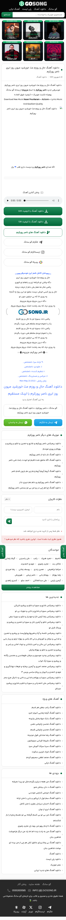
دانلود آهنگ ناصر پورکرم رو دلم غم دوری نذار (40, 482)
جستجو (7, 14)
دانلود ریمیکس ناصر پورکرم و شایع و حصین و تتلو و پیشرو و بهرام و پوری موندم (33, 446)
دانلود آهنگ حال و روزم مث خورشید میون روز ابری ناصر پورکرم (32, 70)
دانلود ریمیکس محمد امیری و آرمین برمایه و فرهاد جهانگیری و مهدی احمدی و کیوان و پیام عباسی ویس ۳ (32, 669)
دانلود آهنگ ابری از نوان (50, 809)
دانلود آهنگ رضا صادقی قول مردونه (44, 735)
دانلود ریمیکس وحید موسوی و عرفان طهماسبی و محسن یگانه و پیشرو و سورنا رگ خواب (32, 658)
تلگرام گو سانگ (31, 242)
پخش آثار (21, 884)
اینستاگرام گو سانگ (31, 252)
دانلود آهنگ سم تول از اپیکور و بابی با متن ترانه (39, 798)
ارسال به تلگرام (46, 422)
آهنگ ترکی (14, 9)
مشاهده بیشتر (33, 587)
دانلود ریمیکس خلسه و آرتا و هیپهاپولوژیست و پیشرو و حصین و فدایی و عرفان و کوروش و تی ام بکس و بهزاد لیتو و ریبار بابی (32, 636)
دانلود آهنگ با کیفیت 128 (30, 222)
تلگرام (49, 911)
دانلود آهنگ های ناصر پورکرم (31, 232)
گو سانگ (33, 3)
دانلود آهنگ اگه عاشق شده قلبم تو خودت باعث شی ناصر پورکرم (35, 463)
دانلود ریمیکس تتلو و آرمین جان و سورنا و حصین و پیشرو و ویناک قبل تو (34, 625)
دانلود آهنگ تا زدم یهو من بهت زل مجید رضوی (39, 826)
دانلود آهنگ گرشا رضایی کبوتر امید (44, 713)
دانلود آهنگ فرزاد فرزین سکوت (46, 752)
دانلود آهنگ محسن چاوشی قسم (45, 729)
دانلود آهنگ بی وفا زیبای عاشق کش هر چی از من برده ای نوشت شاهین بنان (35, 845)
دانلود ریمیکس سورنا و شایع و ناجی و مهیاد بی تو (38, 611)
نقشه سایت (34, 884)
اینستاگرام (40, 911)
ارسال (9, 521)
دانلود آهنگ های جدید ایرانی (47, 870)
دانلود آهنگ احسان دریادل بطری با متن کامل (40, 804)
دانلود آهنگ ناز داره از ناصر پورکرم (45, 454)
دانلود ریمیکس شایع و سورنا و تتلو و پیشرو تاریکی (37, 605)
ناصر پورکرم (41, 408)
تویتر (31, 911)
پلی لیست (26, 9)
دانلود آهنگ (40, 9)
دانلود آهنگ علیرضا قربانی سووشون (44, 740)
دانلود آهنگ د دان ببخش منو (47, 787)
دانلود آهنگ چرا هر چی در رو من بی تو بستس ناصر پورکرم (34, 488)
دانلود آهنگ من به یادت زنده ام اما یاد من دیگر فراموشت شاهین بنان (35, 834)
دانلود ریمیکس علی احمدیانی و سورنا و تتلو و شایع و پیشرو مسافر (33, 686)
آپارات (23, 911)
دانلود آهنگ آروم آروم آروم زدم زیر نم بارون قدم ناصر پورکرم (36, 474)
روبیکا (16, 911)
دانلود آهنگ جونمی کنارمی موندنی (45, 793)
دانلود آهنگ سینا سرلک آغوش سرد (45, 746)
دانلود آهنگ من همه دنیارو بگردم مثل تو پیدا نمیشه (36, 781)
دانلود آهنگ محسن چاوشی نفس (45, 724)
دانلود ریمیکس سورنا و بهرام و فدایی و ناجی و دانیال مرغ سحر (32, 677)
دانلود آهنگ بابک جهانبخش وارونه (45, 718)
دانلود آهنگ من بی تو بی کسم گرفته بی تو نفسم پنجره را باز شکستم (33, 817)
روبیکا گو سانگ (31, 262)
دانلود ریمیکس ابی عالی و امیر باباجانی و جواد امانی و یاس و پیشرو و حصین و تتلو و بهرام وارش (33, 647)
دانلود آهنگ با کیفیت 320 (31, 211)
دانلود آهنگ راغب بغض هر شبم (46, 707)
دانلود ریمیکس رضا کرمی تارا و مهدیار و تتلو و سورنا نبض (35, 616)
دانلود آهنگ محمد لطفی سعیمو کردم (43, 757)
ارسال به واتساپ (15, 422)
